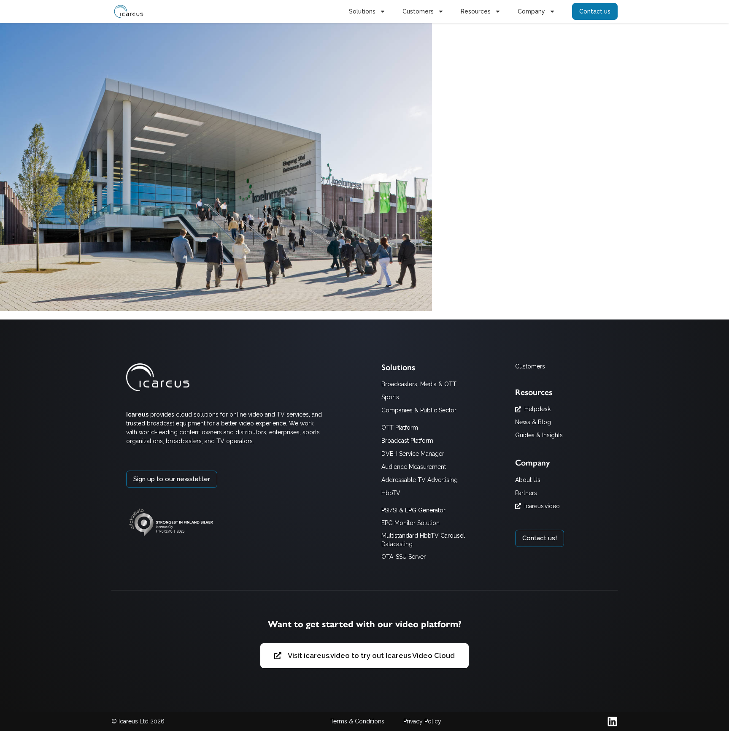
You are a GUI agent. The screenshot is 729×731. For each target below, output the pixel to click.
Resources (476, 11)
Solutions (362, 11)
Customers (418, 11)
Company (531, 11)
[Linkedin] (612, 721)
